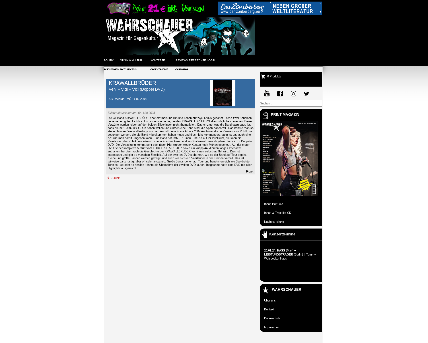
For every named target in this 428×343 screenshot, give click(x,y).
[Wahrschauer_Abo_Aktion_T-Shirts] (156, 14)
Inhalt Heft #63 (273, 204)
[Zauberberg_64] (270, 14)
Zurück (115, 178)
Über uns (270, 300)
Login (211, 60)
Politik (109, 60)
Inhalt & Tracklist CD (277, 212)
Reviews (181, 60)
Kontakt (269, 309)
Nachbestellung (274, 221)
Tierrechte (197, 60)
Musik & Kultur (131, 60)
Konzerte (157, 60)
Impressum (271, 327)
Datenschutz (272, 318)
